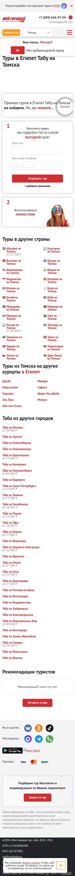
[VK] (28, 728)
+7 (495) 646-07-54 (52, 17)
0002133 (66, 873)
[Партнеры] (35, 762)
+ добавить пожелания (37, 186)
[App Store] (31, 751)
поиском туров (25, 214)
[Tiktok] (49, 728)
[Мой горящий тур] (14, 19)
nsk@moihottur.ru (12, 856)
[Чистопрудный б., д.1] (72, 17)
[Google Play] (12, 751)
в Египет (31, 371)
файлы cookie (31, 862)
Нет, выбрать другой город (45, 50)
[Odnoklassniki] (39, 728)
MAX (57, 6)
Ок (61, 865)
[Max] (64, 6)
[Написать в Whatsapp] (49, 739)
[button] (12, 251)
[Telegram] (39, 739)
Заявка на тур (11, 32)
